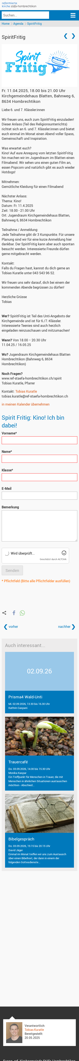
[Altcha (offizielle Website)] (64, 554)
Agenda (18, 24)
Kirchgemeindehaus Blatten (38, 98)
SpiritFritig (34, 24)
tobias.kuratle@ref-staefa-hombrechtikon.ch (35, 396)
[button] (13, 613)
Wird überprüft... (23, 553)
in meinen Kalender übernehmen (26, 404)
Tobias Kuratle (26, 391)
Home (5, 24)
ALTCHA (62, 559)
